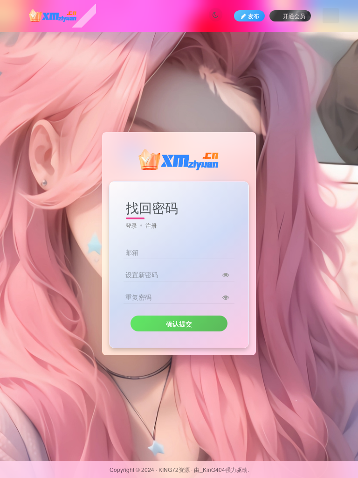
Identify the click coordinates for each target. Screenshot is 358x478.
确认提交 (179, 323)
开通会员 (294, 16)
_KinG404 (212, 469)
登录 (131, 225)
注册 (151, 225)
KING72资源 (174, 469)
